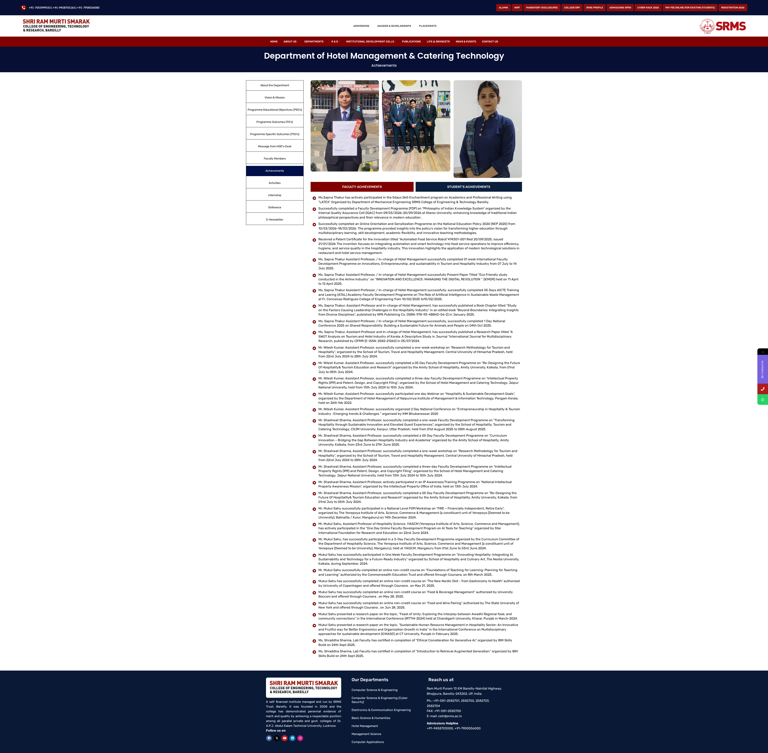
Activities (275, 183)
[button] (315, 129)
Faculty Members (275, 158)
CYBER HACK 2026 (648, 7)
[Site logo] (56, 25)
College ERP (572, 7)
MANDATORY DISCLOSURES (542, 7)
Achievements (274, 170)
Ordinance (274, 207)
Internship (274, 195)
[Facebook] (269, 738)
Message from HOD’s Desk (274, 146)
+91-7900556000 (88, 7)
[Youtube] (285, 738)
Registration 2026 (733, 7)
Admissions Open (620, 7)
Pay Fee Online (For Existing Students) (690, 7)
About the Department (274, 85)
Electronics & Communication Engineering (381, 710)
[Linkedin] (292, 738)
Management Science (366, 734)
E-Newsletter (274, 219)
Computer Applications (368, 742)
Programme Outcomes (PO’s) (274, 122)
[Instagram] (300, 738)
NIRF (517, 7)
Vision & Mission (275, 97)
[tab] (362, 187)
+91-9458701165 (64, 7)
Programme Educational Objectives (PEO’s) (275, 109)
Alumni (503, 7)
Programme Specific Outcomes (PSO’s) (274, 134)
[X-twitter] (277, 738)
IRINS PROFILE (594, 7)
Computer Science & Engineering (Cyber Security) (380, 700)
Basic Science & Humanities (371, 718)
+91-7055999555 (40, 7)
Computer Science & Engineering (375, 690)
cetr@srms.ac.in (450, 716)
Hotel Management (365, 726)
